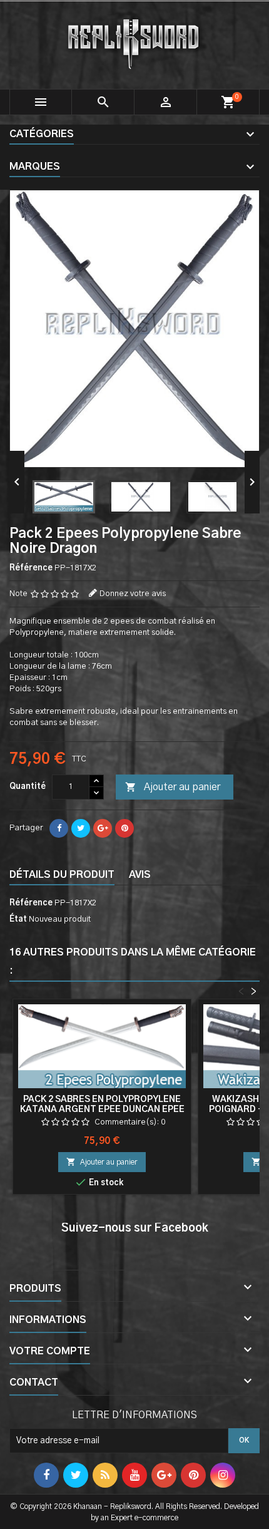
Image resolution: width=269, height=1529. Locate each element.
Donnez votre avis (132, 594)
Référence (31, 568)
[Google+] (102, 828)
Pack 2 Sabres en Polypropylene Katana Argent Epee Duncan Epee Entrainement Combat (102, 1109)
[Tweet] (80, 828)
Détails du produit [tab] (61, 875)
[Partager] (58, 828)
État (18, 919)
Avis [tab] (140, 875)
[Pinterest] (124, 828)
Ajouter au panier (172, 787)
